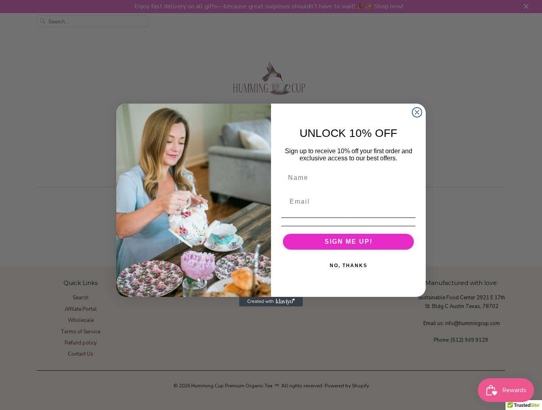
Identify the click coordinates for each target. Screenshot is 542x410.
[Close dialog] (417, 112)
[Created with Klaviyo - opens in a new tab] (271, 301)
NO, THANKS (348, 265)
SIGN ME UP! (349, 241)
